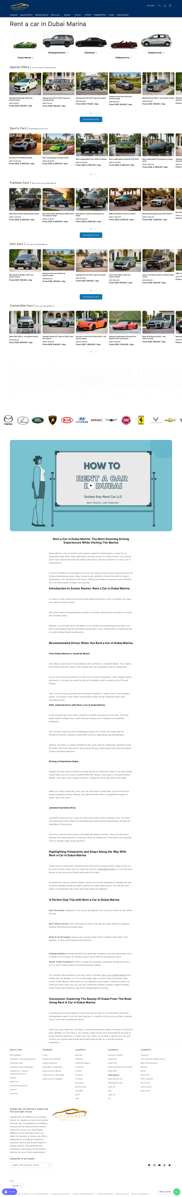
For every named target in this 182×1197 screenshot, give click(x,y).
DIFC (77, 1099)
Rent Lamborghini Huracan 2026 (55, 158)
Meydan (144, 1067)
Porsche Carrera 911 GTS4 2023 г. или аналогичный (91, 337)
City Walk (79, 1091)
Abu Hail (78, 1055)
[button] (56, 14)
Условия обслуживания (105, 1194)
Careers (13, 1090)
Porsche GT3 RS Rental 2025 (20, 158)
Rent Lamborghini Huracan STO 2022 (124, 159)
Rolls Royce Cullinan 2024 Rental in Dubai (90, 215)
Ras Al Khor (145, 1083)
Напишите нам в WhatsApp (21, 1067)
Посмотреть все (91, 119)
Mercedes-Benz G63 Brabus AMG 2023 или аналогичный (58, 215)
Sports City (145, 1091)
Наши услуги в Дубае (52, 1071)
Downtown (112, 1059)
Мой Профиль (15, 1055)
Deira (77, 1095)
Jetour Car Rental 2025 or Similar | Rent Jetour (158, 276)
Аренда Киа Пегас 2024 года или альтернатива (56, 99)
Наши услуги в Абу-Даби (53, 1075)
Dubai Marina (113, 1075)
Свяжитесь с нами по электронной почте (19, 1072)
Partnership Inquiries (18, 1086)
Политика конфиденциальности (84, 1194)
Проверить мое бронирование (23, 1059)
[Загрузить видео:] (91, 485)
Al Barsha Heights (82, 1063)
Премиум (89, 52)
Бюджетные (155, 52)
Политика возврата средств (60, 1194)
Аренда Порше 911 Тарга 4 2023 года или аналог (58, 337)
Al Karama (79, 1067)
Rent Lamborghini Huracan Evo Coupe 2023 (157, 160)
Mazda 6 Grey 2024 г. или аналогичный (158, 98)
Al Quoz (78, 1071)
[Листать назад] (86, 113)
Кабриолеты (122, 57)
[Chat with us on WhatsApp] (177, 1192)
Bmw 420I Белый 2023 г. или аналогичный (154, 337)
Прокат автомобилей (51, 1059)
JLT (109, 1099)
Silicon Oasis (146, 1087)
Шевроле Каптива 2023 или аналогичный (120, 97)
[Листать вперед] (96, 113)
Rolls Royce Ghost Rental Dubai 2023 (24, 214)
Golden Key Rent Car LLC (24, 1194)
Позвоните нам (16, 1063)
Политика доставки (122, 1194)
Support (13, 1078)
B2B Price (14, 1082)
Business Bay (80, 1087)
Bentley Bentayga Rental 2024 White (157, 214)
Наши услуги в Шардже (53, 1079)
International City (115, 1083)
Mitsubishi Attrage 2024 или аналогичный (21, 99)
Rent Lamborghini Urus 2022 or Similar (91, 159)
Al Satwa (79, 1079)
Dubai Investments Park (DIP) (120, 1067)
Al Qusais (79, 1075)
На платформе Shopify (41, 1194)
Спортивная (24, 57)
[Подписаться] (49, 1165)
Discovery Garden (115, 1055)
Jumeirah (144, 1055)
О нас (45, 1055)
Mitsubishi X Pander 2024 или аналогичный (21, 276)
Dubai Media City (115, 1079)
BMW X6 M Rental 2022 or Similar (122, 214)
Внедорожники (57, 52)
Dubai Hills (112, 1063)
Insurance (14, 1094)
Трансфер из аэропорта (53, 1067)
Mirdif (143, 1071)
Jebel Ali (111, 1095)
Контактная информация (139, 1194)
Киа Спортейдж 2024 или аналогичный (119, 276)
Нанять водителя (50, 1063)
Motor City (145, 1075)
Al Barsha (79, 1059)
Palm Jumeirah (147, 1079)
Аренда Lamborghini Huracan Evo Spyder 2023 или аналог (122, 337)
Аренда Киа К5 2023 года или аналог (91, 98)
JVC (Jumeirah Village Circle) (153, 1059)
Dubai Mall (112, 1071)
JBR (109, 1091)
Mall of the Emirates (149, 1063)
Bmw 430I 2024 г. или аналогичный (23, 336)
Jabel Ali (111, 1087)
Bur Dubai (79, 1083)
